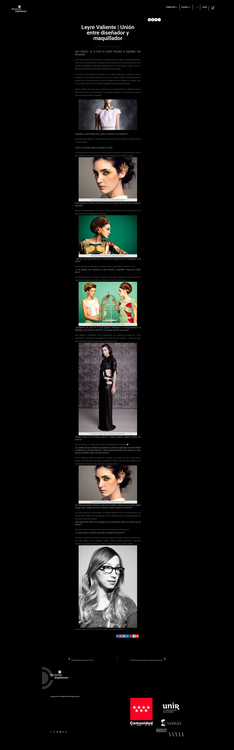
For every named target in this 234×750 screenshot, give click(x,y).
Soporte (99, 676)
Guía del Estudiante (103, 682)
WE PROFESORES (116, 46)
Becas (99, 679)
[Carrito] (212, 8)
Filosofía (131, 675)
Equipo (131, 678)
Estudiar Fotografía (167, 675)
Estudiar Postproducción (168, 678)
